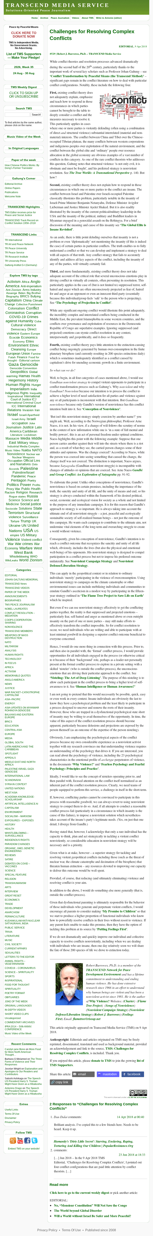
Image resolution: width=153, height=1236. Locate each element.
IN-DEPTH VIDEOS (15, 1009)
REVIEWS (10, 855)
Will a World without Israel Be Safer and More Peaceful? (92, 1216)
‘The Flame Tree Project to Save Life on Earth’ (112, 595)
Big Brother (34, 293)
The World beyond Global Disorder (78, 1210)
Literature (16, 434)
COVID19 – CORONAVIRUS (20, 968)
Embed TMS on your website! (24, 1148)
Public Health (30, 489)
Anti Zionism (13, 289)
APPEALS (10, 757)
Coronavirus (15, 312)
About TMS (87, 18)
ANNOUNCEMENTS (16, 596)
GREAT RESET (13, 895)
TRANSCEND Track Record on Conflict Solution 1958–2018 (21, 222)
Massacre (12, 438)
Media (25, 438)
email (82, 1074)
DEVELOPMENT (14, 908)
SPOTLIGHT (11, 753)
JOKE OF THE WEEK (16, 1001)
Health (36, 376)
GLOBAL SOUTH (14, 742)
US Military (28, 535)
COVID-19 (17, 317)
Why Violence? (99, 1001)
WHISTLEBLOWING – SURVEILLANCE (16, 834)
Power (25, 485)
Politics (13, 485)
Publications (11, 192)
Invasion (28, 410)
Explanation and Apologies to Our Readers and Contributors (23, 1071)
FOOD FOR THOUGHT (17, 984)
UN (24, 525)
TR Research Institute (16, 256)
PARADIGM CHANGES (17, 844)
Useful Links (11, 1109)
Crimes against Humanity (22, 319)
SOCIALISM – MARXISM (18, 816)
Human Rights (18, 384)
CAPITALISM (12, 808)
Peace (31, 476)
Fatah (12, 357)
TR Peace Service (14, 252)
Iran (37, 410)
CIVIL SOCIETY (13, 944)
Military (22, 442)
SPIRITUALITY (13, 989)
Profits (36, 485)
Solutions (25, 508)
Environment (18, 345)
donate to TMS (101, 1060)
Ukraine (14, 525)
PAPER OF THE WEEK (17, 592)
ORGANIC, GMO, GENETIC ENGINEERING (19, 850)
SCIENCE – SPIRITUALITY (19, 972)
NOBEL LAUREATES (16, 608)
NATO (37, 450)
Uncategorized (13, 1018)
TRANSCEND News (16, 583)
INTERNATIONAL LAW (17, 776)
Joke (32, 423)
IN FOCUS (10, 663)
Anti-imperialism (31, 286)
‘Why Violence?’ (83, 764)
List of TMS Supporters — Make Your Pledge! (23, 55)
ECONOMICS (12, 899)
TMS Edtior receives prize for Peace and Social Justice (20, 214)
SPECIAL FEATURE (15, 874)
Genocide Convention (23, 368)
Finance (22, 357)
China (27, 300)
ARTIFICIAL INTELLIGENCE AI (21, 803)
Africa (25, 281)
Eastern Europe (30, 333)
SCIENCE (10, 870)
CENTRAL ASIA (13, 730)
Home (34, 18)
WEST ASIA (11, 792)
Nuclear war (33, 454)
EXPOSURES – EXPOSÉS (19, 820)
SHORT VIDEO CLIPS (17, 1014)
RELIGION (10, 879)
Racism (10, 492)
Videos (75, 18)
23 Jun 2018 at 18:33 (132, 1154)
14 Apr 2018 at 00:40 (130, 1117)
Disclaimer (10, 1118)
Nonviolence (16, 454)
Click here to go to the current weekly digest (79, 1192)
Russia (32, 496)
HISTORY (10, 824)
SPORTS (10, 976)
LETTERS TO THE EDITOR (19, 957)
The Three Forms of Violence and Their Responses (23, 1062)
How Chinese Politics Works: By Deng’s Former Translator (22, 166)
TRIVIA (8, 931)
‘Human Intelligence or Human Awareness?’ (105, 686)
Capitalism (13, 300)
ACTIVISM (10, 671)
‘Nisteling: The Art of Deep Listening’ (75, 677)
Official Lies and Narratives (25, 462)
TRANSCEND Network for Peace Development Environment (108, 972)
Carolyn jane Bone (15, 1049)
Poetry (31, 480)
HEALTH (9, 828)
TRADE (9, 904)
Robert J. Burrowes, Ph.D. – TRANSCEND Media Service (89, 53)
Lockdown (30, 434)
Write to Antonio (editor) (109, 18)
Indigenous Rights (16, 393)
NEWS (8, 684)
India (34, 389)
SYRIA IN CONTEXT (16, 784)
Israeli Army (19, 419)
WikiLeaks (11, 560)
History (32, 380)
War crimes (24, 544)
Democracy (18, 329)
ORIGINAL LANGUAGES (18, 1005)
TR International (13, 240)
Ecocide (14, 337)
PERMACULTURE (15, 916)
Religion (22, 492)
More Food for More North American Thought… (23, 1052)
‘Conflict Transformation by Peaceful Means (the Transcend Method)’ (97, 76)
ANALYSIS (10, 650)
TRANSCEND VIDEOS (17, 588)
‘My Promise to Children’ (119, 911)
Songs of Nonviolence (120, 1005)
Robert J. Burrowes (107, 1014)
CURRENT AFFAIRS (16, 948)
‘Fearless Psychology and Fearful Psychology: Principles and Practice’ (97, 766)
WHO (33, 556)
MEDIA (8, 738)
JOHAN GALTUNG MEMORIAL (21, 579)
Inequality (36, 393)
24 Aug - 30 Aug (23, 73)
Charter (129, 1001)
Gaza (14, 364)
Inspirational (15, 396)
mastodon (110, 1074)
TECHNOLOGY (13, 659)
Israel (12, 414)
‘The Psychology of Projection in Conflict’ (83, 302)
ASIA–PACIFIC (13, 699)
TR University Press (15, 261)
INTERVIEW (11, 891)
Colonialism (16, 308)
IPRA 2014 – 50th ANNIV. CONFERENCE (18, 1028)
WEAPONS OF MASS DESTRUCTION (16, 636)
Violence (12, 539)
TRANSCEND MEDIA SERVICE (58, 5)
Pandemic (18, 476)
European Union (18, 353)
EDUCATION (12, 725)
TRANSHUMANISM (15, 883)
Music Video (12, 450)
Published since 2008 (100, 1230)
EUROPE (10, 734)
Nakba (26, 450)
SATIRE (9, 859)
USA (28, 530)
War (11, 544)
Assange (11, 293)
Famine (36, 353)
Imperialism (19, 389)
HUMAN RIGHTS (14, 654)
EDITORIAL (11, 575)
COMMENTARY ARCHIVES (20, 1022)
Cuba (37, 321)
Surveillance (30, 517)
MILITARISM (11, 646)
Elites (30, 341)
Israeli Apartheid (29, 415)
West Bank (23, 552)
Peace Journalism (60, 18)
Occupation (14, 460)
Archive (44, 18)
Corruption (33, 313)
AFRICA (9, 667)
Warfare (26, 548)
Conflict (32, 308)
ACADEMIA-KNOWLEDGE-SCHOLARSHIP (19, 798)
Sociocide (11, 508)
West (38, 548)
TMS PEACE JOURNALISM (20, 604)
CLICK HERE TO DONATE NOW (23, 34)
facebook (134, 1074)
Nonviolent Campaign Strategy (91, 561)
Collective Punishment (29, 304)
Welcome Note (13, 196)
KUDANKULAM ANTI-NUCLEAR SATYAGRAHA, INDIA (22, 922)
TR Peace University (16, 248)
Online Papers (12, 188)
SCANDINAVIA (13, 780)
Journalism (13, 427)
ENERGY (10, 703)
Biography (12, 296)
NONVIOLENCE (13, 627)
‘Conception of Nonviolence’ (101, 409)
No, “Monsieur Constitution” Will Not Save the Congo (90, 1205)
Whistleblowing (19, 556)
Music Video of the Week (18, 1033)
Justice (28, 427)
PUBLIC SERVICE (15, 927)
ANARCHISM (12, 912)
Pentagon (18, 480)
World (23, 560)
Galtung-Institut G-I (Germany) (21, 265)
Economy (19, 341)
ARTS (8, 887)
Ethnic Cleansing (25, 347)
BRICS (24, 296)
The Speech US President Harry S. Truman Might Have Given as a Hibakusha (23, 1081)
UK (34, 521)
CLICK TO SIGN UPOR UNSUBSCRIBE (23, 94)
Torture (14, 521)
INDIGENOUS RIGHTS (17, 840)
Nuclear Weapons (23, 457)
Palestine (29, 468)
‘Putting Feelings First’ (111, 929)
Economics (29, 337)
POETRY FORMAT (15, 993)
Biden (22, 293)
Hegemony (17, 380)
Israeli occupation (24, 421)
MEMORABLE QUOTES (18, 675)
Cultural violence (23, 325)
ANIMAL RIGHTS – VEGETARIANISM (15, 962)
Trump (26, 521)
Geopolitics (19, 372)
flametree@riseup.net (86, 1019)
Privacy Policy (12, 1122)
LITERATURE (12, 936)
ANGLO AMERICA (15, 679)
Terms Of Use (12, 1113)
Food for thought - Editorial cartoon (23, 359)
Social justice (30, 504)
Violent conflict (31, 539)
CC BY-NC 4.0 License (137, 1097)
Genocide (29, 364)
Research (35, 492)
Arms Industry (32, 289)
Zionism (36, 560)
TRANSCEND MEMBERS (19, 631)
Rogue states (17, 496)
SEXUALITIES (12, 952)
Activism (14, 282)
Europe (31, 349)
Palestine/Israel (23, 472)
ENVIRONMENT (14, 812)
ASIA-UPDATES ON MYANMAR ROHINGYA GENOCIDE (22, 709)
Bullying (35, 296)
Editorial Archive (13, 184)
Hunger (36, 384)
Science (14, 500)
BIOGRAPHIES (13, 600)
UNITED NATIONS (15, 788)
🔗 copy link (59, 1082)
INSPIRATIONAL (14, 980)
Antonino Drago (13, 1088)
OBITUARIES (12, 997)
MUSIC (9, 940)
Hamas (24, 376)
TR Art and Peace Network (19, 244)
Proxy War (13, 489)
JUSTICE (10, 688)
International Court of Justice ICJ (25, 398)
